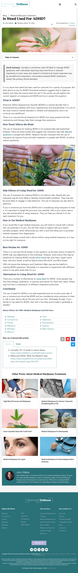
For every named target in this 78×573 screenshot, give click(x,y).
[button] (59, 4)
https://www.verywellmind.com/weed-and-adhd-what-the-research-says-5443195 (31, 360)
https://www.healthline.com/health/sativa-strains (31, 353)
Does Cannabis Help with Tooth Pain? (17, 431)
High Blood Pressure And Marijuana (17, 401)
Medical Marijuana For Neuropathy (54, 431)
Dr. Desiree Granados (71, 24)
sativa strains (41, 257)
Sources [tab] (8, 344)
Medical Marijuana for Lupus (14, 459)
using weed (41, 278)
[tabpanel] (30, 357)
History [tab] (18, 344)
